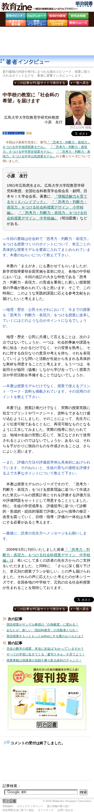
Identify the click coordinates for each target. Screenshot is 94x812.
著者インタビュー (36, 23)
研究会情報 (78, 16)
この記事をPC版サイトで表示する (41, 83)
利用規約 (8, 806)
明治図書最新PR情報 (57, 16)
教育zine (40, 6)
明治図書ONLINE (84, 4)
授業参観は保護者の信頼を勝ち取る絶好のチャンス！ (44, 660)
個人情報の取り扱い (58, 806)
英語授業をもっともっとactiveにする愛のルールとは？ (45, 636)
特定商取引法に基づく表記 (18, 810)
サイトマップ (46, 810)
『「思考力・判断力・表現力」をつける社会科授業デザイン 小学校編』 (47, 207)
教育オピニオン (15, 16)
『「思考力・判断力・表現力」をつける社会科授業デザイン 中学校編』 (46, 554)
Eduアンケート (36, 16)
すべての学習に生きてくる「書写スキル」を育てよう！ (46, 654)
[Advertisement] (47, 41)
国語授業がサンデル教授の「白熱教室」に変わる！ (43, 624)
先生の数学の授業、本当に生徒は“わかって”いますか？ (45, 648)
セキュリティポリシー (30, 806)
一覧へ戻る (81, 83)
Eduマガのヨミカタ (57, 23)
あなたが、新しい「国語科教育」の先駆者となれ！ (43, 630)
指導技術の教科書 (15, 23)
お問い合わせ (65, 810)
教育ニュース (78, 23)
